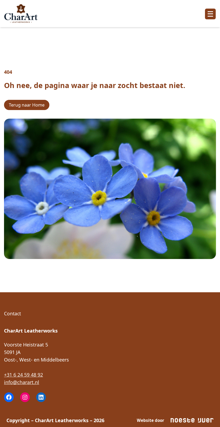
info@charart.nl (21, 382)
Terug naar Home (27, 105)
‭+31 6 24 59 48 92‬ (23, 374)
